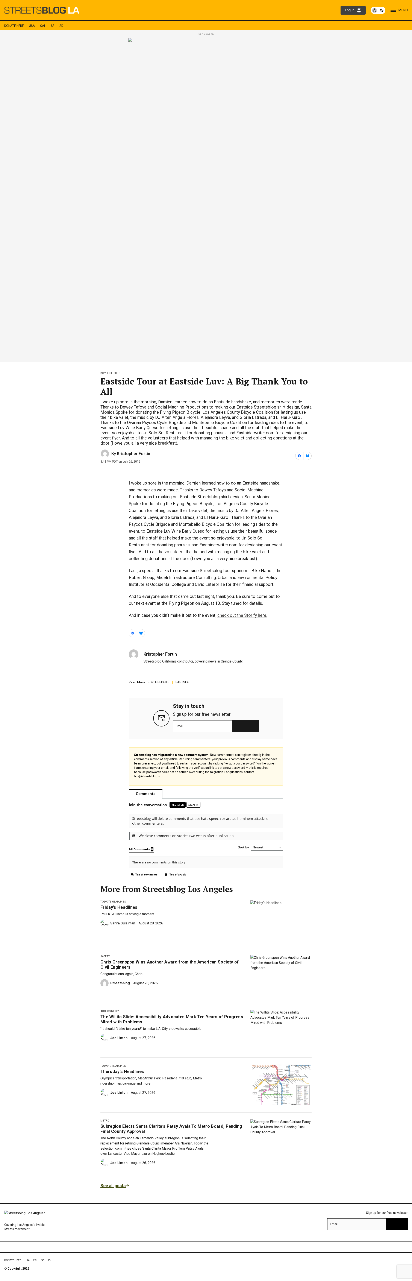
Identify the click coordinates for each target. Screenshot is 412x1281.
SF (52, 25)
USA (32, 25)
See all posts (113, 1185)
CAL (43, 25)
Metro (105, 1120)
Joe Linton (118, 1038)
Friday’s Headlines (119, 907)
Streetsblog (120, 983)
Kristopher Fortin (133, 453)
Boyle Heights (110, 373)
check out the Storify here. (242, 615)
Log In (349, 10)
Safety (105, 956)
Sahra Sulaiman (122, 923)
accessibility (109, 1011)
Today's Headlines (113, 901)
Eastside (182, 682)
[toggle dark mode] (378, 10)
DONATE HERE (14, 25)
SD (61, 25)
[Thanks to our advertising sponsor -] (206, 199)
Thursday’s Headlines (122, 1071)
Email (179, 726)
